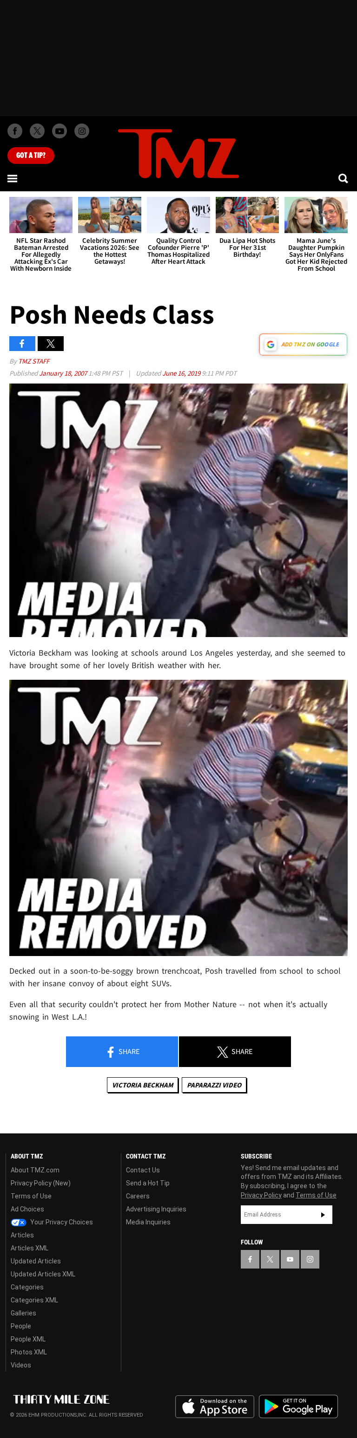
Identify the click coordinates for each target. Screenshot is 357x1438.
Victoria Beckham (142, 1084)
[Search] (344, 178)
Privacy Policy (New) (41, 1183)
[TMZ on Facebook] (14, 131)
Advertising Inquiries (156, 1209)
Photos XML (29, 1352)
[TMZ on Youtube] (59, 131)
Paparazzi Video (214, 1084)
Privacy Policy (261, 1195)
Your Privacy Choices (61, 1222)
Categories (27, 1287)
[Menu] (13, 178)
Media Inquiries (148, 1222)
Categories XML (34, 1300)
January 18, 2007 (63, 373)
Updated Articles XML (43, 1274)
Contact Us (143, 1170)
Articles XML (29, 1248)
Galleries (23, 1313)
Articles (22, 1235)
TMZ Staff (33, 361)
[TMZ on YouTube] (290, 1259)
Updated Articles (36, 1261)
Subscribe (323, 1214)
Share (128, 1051)
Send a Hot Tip (148, 1183)
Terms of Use (31, 1196)
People (21, 1326)
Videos (21, 1365)
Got (31, 155)
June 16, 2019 (182, 373)
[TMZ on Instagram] (81, 131)
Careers (138, 1196)
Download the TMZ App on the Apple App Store (214, 1406)
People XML (28, 1339)
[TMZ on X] (37, 131)
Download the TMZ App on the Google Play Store (298, 1406)
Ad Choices (27, 1209)
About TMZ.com (35, 1170)
